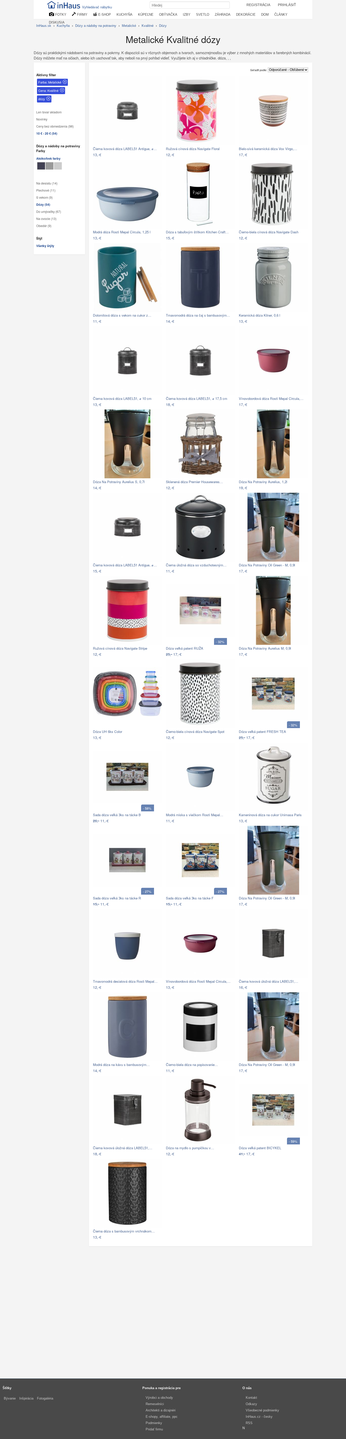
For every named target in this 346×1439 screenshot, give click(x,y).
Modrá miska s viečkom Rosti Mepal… (194, 814)
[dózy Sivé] (49, 166)
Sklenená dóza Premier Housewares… (194, 481)
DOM (265, 14)
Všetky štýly (45, 245)
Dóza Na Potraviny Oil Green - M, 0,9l (267, 565)
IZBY (186, 14)
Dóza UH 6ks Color (107, 731)
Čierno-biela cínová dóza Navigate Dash (268, 232)
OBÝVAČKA (168, 14)
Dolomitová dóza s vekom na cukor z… (122, 315)
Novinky (41, 119)
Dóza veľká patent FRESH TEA (262, 731)
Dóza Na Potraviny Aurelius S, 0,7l (119, 481)
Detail (155, 154)
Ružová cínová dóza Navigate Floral (193, 148)
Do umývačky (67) (48, 211)
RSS (249, 1423)
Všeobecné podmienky (262, 1410)
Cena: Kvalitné (48, 90)
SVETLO (202, 14)
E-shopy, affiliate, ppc (162, 1417)
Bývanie (10, 1398)
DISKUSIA (57, 22)
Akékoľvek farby (48, 158)
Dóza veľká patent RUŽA (184, 648)
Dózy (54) (43, 204)
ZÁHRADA (222, 14)
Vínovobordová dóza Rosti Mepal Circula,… (271, 398)
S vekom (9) (44, 197)
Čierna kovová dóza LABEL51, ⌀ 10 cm (122, 398)
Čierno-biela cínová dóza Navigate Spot (195, 731)
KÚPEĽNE (145, 14)
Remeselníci (155, 1404)
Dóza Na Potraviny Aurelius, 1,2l (263, 481)
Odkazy (251, 1404)
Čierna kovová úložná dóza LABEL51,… (268, 981)
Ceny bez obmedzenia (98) (55, 126)
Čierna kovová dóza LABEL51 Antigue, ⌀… (125, 148)
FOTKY (60, 14)
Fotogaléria (45, 1398)
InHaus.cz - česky (259, 1417)
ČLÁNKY (280, 14)
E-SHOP (104, 14)
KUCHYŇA (124, 14)
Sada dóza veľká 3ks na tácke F (190, 898)
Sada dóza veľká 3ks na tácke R (117, 898)
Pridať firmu (154, 1429)
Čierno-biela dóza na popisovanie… (192, 1064)
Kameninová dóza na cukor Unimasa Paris (270, 814)
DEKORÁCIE (246, 14)
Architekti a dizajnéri (161, 1410)
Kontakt (251, 1398)
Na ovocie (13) (46, 218)
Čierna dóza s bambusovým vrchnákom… (124, 1231)
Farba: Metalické (49, 82)
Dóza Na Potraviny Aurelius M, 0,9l (265, 648)
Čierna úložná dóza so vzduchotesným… (196, 565)
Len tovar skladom (49, 112)
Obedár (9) (43, 225)
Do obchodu (136, 154)
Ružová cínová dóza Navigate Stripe (120, 648)
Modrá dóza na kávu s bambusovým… (121, 1064)
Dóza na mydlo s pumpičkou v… (190, 1147)
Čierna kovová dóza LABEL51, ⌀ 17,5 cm (196, 398)
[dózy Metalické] (41, 166)
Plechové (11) (45, 190)
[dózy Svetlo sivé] (58, 166)
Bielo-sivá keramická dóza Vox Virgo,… (268, 148)
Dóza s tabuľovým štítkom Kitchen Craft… (197, 232)
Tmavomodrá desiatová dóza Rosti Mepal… (125, 981)
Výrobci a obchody (159, 1398)
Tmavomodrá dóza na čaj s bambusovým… (198, 315)
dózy (41, 99)
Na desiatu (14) (46, 183)
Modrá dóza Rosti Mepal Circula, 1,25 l (121, 232)
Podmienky (154, 1423)
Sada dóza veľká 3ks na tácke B (117, 814)
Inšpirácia (26, 1398)
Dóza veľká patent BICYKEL (260, 1147)
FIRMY (81, 14)
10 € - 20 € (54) (46, 133)
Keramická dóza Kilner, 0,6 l (259, 315)
